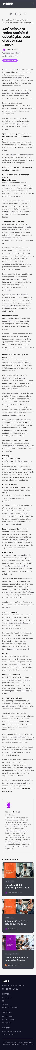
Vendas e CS (9, 881)
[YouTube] (10, 989)
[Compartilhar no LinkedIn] (11, 14)
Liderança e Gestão (11, 954)
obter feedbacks (20, 422)
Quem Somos (7, 998)
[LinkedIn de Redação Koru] (19, 812)
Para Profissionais (8, 1019)
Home (4, 20)
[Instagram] (3, 989)
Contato (5, 1004)
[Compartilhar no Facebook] (15, 14)
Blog (10, 20)
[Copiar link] (25, 14)
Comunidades (7, 1022)
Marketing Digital (19, 20)
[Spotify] (14, 989)
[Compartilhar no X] (20, 14)
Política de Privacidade (9, 1007)
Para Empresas (7, 1016)
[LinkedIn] (7, 989)
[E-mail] (17, 989)
